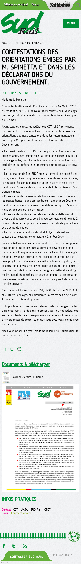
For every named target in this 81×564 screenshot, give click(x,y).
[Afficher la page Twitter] (14, 545)
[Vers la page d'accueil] (22, 23)
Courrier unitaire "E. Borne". (27, 377)
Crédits (4, 562)
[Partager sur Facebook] (5, 348)
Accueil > (7, 43)
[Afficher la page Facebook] (3, 545)
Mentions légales (62, 555)
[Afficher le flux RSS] (24, 545)
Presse (35, 4)
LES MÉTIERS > (19, 43)
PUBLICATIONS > (35, 43)
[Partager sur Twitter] (12, 348)
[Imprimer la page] (19, 348)
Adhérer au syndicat (16, 4)
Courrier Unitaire (21, 513)
